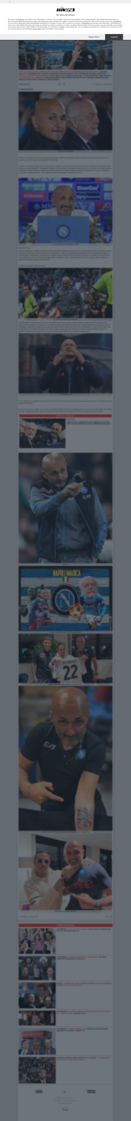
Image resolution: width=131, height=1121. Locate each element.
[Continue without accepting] (9, 1)
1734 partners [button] (20, 19)
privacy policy (37, 29)
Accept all (114, 37)
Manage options (94, 37)
